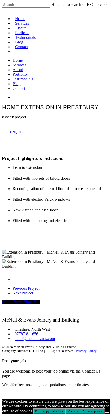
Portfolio (22, 32)
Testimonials (25, 37)
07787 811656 (26, 334)
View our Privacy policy (85, 411)
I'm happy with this (49, 411)
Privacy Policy (86, 351)
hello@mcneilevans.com (35, 338)
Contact (21, 47)
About (20, 28)
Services (22, 23)
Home (20, 18)
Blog (19, 42)
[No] (107, 412)
